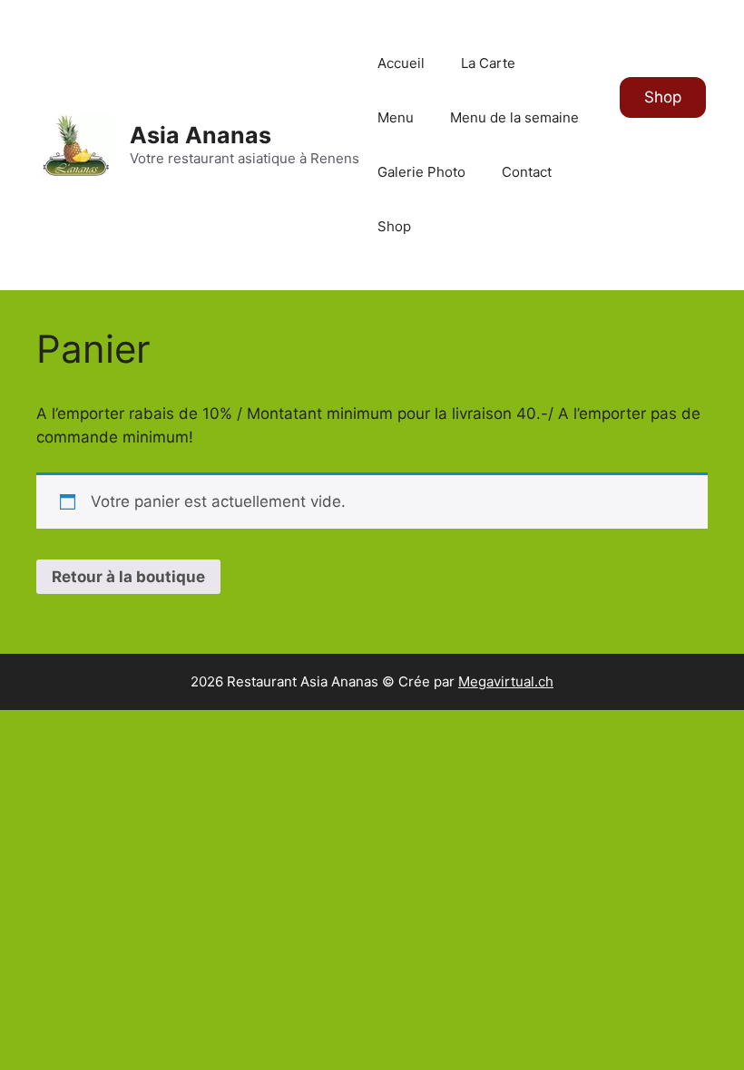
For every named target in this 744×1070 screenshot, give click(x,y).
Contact (527, 171)
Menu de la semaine (514, 117)
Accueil (401, 63)
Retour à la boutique (128, 577)
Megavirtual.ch (505, 681)
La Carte (488, 63)
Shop (394, 226)
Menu (395, 117)
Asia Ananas (200, 135)
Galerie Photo (421, 171)
